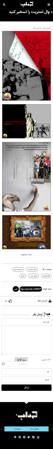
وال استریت (32, 269)
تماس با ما (34, 429)
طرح (22, 275)
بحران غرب (33, 275)
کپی (15, 289)
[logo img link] (26, 4)
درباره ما (17, 429)
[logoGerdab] (26, 415)
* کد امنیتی (46, 359)
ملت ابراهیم (26, 254)
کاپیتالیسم (46, 275)
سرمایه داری (18, 269)
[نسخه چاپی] (3, 28)
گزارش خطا (42, 301)
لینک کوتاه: (47, 289)
